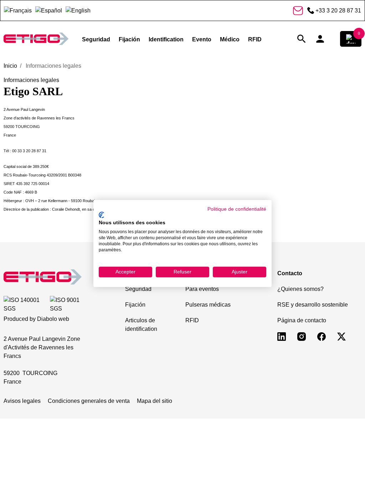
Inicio (10, 66)
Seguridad (138, 289)
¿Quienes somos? (300, 289)
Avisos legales (22, 401)
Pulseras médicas (208, 305)
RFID (192, 320)
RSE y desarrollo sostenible (312, 305)
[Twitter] (341, 336)
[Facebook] (321, 336)
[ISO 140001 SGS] (25, 304)
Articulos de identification (141, 324)
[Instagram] (301, 336)
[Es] (48, 10)
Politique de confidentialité (236, 209)
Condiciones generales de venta (89, 401)
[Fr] (18, 10)
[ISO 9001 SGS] (69, 304)
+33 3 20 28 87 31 (338, 10)
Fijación (135, 305)
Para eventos (202, 289)
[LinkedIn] (281, 336)
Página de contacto (301, 320)
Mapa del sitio (154, 401)
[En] (78, 10)
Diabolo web (53, 319)
